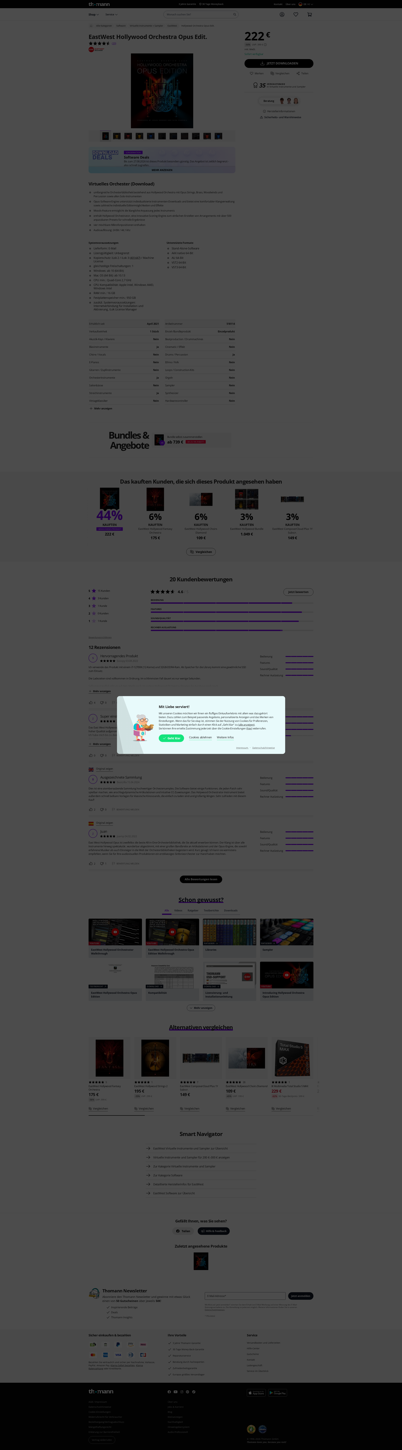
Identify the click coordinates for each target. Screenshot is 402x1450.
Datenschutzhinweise (263, 747)
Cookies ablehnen (200, 737)
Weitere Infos (225, 737)
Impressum (242, 747)
